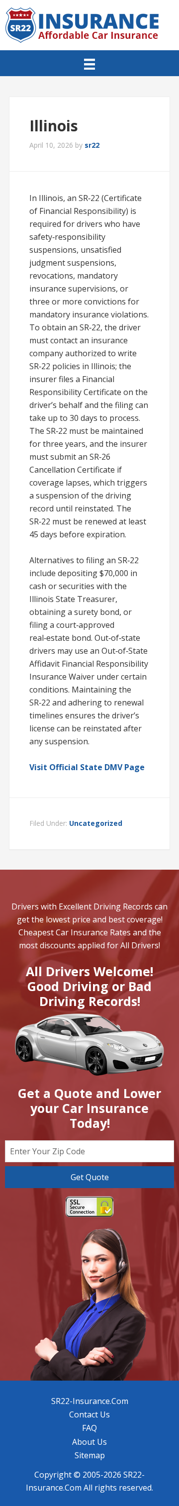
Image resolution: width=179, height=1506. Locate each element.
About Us (89, 1441)
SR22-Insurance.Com (89, 1401)
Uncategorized (95, 823)
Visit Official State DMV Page (87, 767)
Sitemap (90, 1455)
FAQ (89, 1427)
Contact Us (89, 1414)
